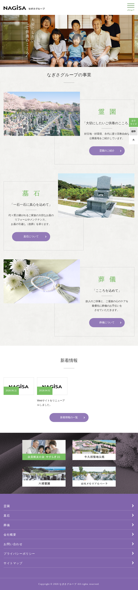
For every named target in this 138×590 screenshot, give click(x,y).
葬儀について (106, 322)
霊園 (7, 506)
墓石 (7, 515)
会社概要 (10, 534)
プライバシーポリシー (19, 553)
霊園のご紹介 (106, 150)
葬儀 (7, 525)
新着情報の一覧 (69, 417)
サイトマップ (13, 563)
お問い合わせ (13, 544)
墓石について (31, 236)
